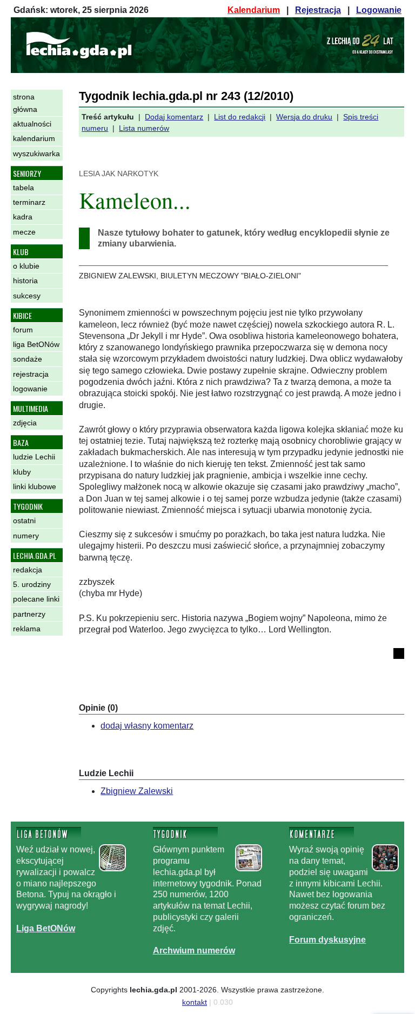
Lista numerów (144, 128)
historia (25, 280)
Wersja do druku (304, 116)
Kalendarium (253, 10)
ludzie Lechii (34, 456)
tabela (23, 187)
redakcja (27, 569)
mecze (24, 232)
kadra (22, 216)
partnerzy (29, 614)
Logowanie (378, 10)
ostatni (24, 520)
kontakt (194, 1002)
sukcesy (27, 295)
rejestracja (31, 374)
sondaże (27, 359)
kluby (22, 472)
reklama (27, 628)
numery (26, 535)
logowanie (30, 388)
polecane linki (36, 599)
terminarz (29, 202)
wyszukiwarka (36, 153)
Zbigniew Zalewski (137, 791)
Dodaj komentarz (174, 116)
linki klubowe (34, 486)
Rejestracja (318, 10)
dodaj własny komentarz (147, 725)
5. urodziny (32, 584)
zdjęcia (25, 422)
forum (23, 329)
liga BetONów (36, 344)
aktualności (32, 123)
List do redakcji (239, 116)
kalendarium (34, 138)
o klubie (26, 266)
